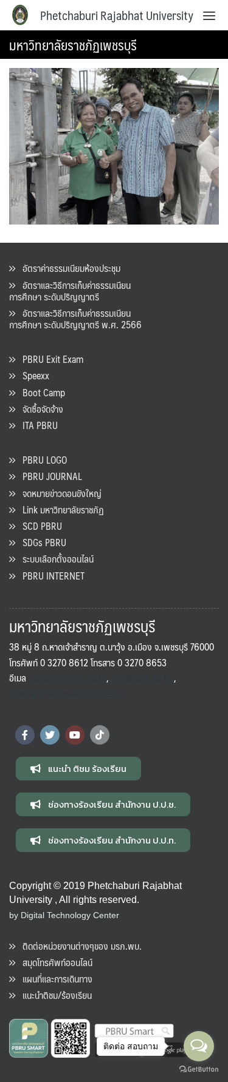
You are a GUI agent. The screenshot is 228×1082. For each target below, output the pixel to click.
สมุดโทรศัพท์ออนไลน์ (53, 962)
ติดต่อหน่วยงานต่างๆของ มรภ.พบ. (78, 946)
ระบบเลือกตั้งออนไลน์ (54, 558)
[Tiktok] (99, 735)
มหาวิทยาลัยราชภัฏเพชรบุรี (73, 44)
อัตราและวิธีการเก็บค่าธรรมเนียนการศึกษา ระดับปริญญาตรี (70, 291)
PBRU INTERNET (50, 575)
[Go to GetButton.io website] (198, 1070)
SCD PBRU (38, 526)
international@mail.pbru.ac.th (64, 693)
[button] (78, 768)
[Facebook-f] (25, 735)
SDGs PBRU (40, 542)
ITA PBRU (36, 425)
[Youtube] (75, 735)
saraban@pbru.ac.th (68, 677)
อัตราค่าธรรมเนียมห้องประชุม (67, 268)
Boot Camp (40, 392)
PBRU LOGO (41, 459)
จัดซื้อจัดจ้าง (39, 409)
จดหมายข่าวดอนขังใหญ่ (58, 493)
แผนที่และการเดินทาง (53, 978)
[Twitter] (50, 735)
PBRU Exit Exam (49, 359)
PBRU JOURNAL (48, 476)
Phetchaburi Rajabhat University (116, 15)
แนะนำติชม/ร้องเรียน (53, 995)
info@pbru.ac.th (141, 677)
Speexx (32, 375)
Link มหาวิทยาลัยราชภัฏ (59, 509)
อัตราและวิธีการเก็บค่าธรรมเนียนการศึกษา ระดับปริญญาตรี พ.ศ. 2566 (75, 319)
